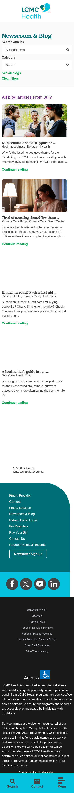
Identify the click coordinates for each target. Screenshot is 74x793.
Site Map (37, 615)
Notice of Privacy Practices (37, 633)
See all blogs (11, 73)
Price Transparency (37, 651)
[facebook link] (12, 584)
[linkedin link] (54, 584)
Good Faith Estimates (37, 645)
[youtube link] (40, 584)
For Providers (18, 526)
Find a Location (20, 507)
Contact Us (17, 538)
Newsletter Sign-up (28, 554)
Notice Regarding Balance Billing (37, 639)
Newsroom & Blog (22, 514)
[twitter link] (26, 584)
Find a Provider (20, 495)
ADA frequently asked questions (37, 772)
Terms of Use (37, 621)
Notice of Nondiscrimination (37, 627)
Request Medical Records (27, 544)
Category (9, 57)
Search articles (13, 42)
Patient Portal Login (23, 520)
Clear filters (10, 78)
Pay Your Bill (18, 532)
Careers (15, 501)
